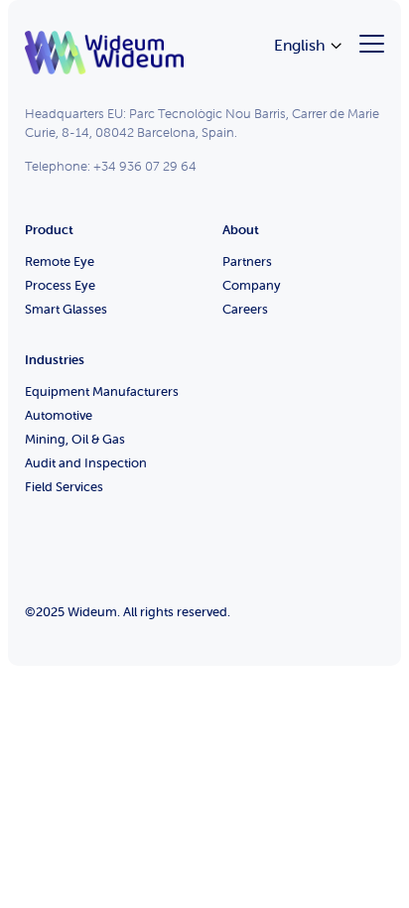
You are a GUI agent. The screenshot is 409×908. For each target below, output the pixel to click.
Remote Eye (59, 261)
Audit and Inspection (86, 462)
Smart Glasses (66, 309)
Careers (245, 309)
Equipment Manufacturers (102, 391)
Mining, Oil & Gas (75, 439)
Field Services (64, 486)
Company (251, 285)
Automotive (58, 415)
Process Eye (60, 285)
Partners (247, 261)
